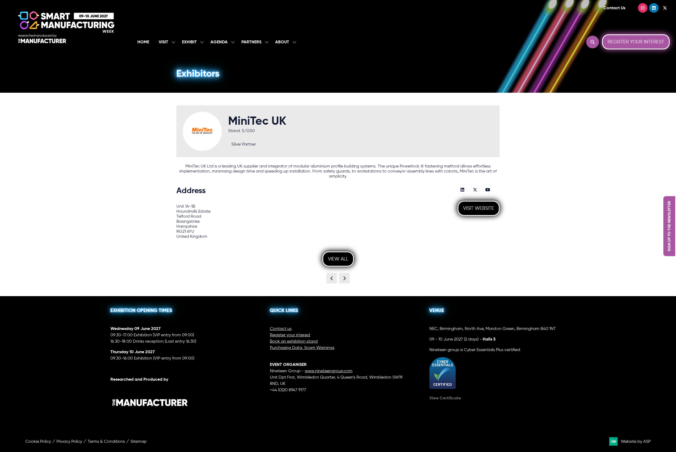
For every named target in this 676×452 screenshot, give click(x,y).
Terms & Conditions (106, 441)
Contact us (281, 328)
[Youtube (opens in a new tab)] (487, 189)
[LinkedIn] (654, 8)
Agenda (219, 42)
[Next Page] (344, 278)
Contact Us (614, 8)
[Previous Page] (331, 278)
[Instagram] (642, 8)
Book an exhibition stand (294, 341)
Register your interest (290, 334)
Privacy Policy (69, 441)
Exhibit (189, 42)
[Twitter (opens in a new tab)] (475, 189)
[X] (665, 8)
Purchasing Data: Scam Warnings (302, 347)
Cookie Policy (38, 441)
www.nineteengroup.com (329, 370)
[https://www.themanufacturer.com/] (150, 417)
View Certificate (445, 398)
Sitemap (138, 441)
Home (143, 42)
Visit (163, 42)
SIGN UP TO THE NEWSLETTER (669, 226)
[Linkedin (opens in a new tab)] (462, 189)
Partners (251, 42)
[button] (592, 42)
